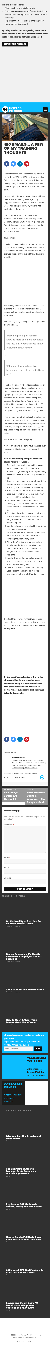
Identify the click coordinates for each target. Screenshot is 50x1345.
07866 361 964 (35, 1335)
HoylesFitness (31, 773)
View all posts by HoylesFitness (23, 768)
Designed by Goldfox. (25, 1342)
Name (7, 858)
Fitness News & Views (14, 777)
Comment (9, 825)
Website (7, 878)
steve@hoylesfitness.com (27, 1337)
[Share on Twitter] (13, 165)
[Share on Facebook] (6, 165)
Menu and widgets (45, 109)
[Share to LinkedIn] (20, 165)
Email (7, 868)
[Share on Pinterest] (26, 165)
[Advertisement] (25, 73)
